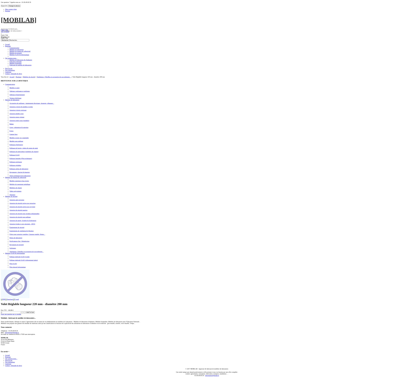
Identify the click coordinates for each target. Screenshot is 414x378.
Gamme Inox (13, 134)
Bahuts (11, 124)
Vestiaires (12, 195)
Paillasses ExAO (14, 155)
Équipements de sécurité (16, 227)
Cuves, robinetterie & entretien (18, 127)
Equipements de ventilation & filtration (21, 231)
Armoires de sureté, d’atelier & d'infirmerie (22, 220)
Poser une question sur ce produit (11, 314)
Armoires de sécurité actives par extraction (22, 203)
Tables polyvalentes (15, 191)
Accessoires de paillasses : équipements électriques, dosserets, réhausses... (31, 103)
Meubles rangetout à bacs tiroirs (19, 181)
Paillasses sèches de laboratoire (18, 169)
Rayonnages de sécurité (16, 245)
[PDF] (3, 299)
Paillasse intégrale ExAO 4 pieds (19, 257)
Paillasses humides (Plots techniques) (20, 158)
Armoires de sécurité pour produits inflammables (24, 214)
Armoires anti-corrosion (16, 200)
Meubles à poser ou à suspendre (19, 138)
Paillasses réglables (15, 165)
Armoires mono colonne (16, 117)
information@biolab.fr (12, 332)
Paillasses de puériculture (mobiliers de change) (23, 151)
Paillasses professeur (15, 162)
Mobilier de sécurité (29, 77)
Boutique (18, 77)
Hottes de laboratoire (15, 238)
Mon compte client (11, 9)
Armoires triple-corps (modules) (19, 120)
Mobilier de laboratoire (12, 100)
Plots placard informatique (17, 267)
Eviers (11, 131)
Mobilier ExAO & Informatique (15, 253)
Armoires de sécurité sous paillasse (20, 217)
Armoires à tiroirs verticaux (17, 110)
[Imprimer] (9, 299)
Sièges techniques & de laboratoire (20, 176)
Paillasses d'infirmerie (16, 145)
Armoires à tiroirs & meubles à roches (21, 107)
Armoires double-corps (16, 114)
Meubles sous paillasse (16, 141)
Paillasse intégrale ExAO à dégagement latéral (23, 260)
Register (7, 11)
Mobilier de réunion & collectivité (15, 177)
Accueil (12, 77)
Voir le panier (5, 31)
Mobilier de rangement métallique (19, 184)
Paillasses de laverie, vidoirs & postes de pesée (23, 148)
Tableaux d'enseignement (17, 95)
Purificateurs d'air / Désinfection (19, 241)
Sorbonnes (12, 248)
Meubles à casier (14, 88)
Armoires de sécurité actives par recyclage (22, 207)
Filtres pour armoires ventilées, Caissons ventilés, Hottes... (27, 234)
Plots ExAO (13, 264)
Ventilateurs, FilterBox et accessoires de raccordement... (54, 77)
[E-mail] (16, 299)
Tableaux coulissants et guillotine (19, 91)
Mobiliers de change (15, 188)
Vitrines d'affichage (15, 98)
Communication (10, 84)
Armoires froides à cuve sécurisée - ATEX (22, 224)
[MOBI (18, 19)
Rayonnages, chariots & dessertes (19, 172)
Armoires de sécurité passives (18, 210)
